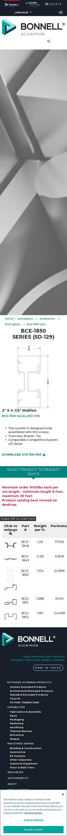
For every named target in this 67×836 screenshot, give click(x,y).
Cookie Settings (33, 819)
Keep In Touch (48, 668)
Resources (15, 772)
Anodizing (16, 727)
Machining (16, 723)
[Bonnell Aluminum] (33, 26)
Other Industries (21, 760)
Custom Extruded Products (28, 687)
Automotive (18, 752)
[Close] (63, 794)
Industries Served (20, 743)
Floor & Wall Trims (22, 767)
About (12, 784)
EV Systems (17, 756)
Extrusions (17, 735)
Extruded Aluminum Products (29, 682)
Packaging (17, 719)
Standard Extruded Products (29, 694)
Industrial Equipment (24, 763)
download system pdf (22, 454)
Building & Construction (26, 748)
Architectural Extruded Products (31, 691)
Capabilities (16, 707)
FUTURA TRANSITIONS (24, 702)
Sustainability (18, 778)
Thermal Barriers (21, 731)
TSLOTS (15, 698)
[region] (33, 813)
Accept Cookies (33, 829)
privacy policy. (33, 812)
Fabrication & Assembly (25, 712)
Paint (13, 716)
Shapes (15, 739)
